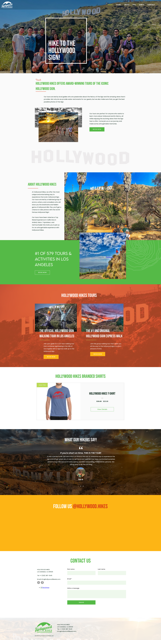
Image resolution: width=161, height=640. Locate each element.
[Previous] (40, 467)
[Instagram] (38, 582)
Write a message (73, 588)
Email (69, 579)
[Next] (122, 467)
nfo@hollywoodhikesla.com (51, 579)
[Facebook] (42, 582)
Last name (101, 569)
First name (71, 569)
